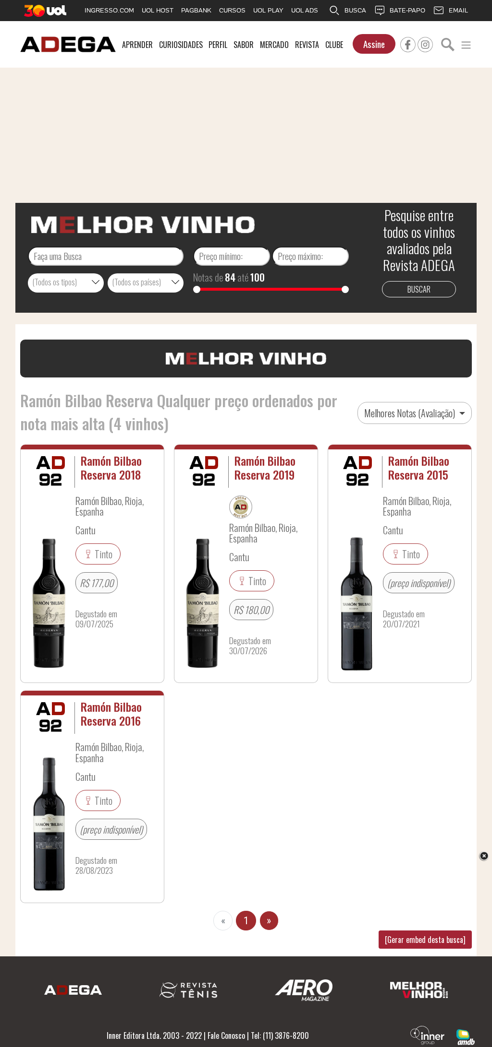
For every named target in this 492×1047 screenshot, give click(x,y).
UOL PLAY (268, 10)
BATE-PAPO (407, 10)
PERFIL (218, 44)
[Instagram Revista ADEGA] (425, 43)
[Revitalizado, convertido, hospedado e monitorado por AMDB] (465, 1036)
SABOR (244, 44)
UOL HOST (157, 10)
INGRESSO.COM (109, 10)
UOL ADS (304, 10)
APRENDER (137, 44)
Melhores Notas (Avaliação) (410, 413)
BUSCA (355, 10)
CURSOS (232, 10)
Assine (374, 44)
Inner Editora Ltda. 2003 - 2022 (154, 1035)
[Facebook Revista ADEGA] (408, 43)
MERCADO (274, 44)
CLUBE (334, 44)
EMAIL (458, 10)
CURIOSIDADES (181, 44)
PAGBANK (196, 10)
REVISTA (307, 44)
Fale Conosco (226, 1035)
